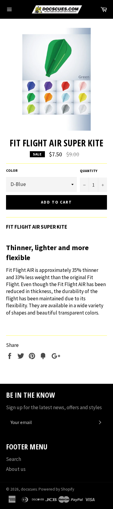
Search (13, 459)
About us (16, 469)
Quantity (88, 170)
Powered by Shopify (56, 489)
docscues (29, 489)
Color (11, 170)
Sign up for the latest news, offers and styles (54, 407)
